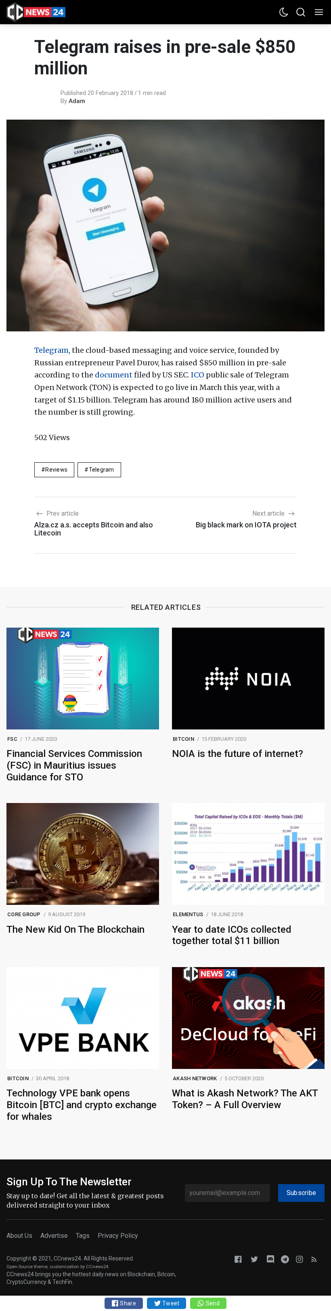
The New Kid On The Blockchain (75, 929)
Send (211, 1303)
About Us (19, 1235)
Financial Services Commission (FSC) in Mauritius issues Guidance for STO (74, 765)
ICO (198, 374)
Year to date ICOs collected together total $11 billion (231, 935)
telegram (101, 469)
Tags (83, 1235)
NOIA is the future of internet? (237, 753)
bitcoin (183, 739)
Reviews (56, 469)
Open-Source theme (26, 1266)
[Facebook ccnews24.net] (238, 1259)
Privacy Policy (118, 1235)
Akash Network (195, 1078)
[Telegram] (285, 1259)
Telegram (51, 350)
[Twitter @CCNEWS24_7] (254, 1259)
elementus (188, 914)
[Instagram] (299, 1259)
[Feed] (314, 1259)
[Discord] (270, 1259)
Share (127, 1303)
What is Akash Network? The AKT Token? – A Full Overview (245, 1099)
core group (24, 914)
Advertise (54, 1235)
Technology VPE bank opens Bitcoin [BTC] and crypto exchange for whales (81, 1105)
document (114, 374)
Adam (77, 101)
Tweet (170, 1303)
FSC (12, 739)
